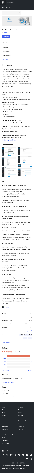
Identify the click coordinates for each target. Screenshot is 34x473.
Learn (3, 421)
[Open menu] (31, 2)
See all (30, 370)
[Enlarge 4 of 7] (30, 149)
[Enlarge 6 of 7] (30, 166)
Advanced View (6, 342)
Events (20, 424)
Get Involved (22, 421)
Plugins (20, 413)
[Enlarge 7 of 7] (30, 170)
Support (5, 59)
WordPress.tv (6, 429)
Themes (20, 410)
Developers (5, 426)
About (3, 407)
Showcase (21, 407)
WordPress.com (7, 435)
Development (7, 55)
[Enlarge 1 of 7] (14, 149)
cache (21, 334)
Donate (21, 426)
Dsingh (6, 32)
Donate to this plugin (8, 397)
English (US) (29, 331)
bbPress (5, 440)
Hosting (4, 413)
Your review (5, 370)
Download (6, 36)
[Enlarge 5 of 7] (30, 158)
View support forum (8, 382)
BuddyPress (6, 443)
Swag (20, 429)
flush (30, 334)
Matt (4, 438)
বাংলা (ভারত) (8, 451)
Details (5, 43)
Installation (6, 51)
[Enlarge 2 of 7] (14, 159)
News (3, 410)
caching (26, 334)
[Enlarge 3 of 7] (14, 169)
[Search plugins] (19, 13)
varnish (30, 338)
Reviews (5, 47)
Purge (25, 338)
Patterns (20, 415)
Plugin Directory (6, 7)
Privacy (4, 415)
